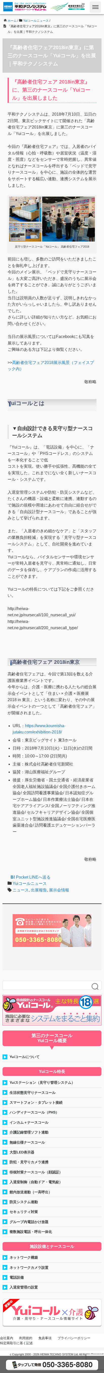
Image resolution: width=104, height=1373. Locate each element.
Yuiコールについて (25, 1057)
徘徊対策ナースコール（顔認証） (36, 1172)
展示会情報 (59, 890)
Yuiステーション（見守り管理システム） (42, 1082)
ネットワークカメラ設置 (29, 1267)
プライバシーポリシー (74, 1338)
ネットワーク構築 (24, 1257)
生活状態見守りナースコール (33, 1093)
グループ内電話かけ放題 (29, 1222)
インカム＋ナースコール (29, 1122)
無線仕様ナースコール (27, 1142)
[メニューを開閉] (95, 7)
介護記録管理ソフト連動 (29, 1132)
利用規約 (25, 1338)
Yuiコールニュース (30, 883)
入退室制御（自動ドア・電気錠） (36, 1182)
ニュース (21, 890)
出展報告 (39, 890)
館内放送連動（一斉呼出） (31, 1192)
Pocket (22, 877)
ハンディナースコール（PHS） (34, 1112)
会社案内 (6, 1338)
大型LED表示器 (22, 1152)
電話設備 (17, 1277)
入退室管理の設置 (24, 1287)
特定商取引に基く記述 (16, 1343)
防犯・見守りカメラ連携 (29, 1162)
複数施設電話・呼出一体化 (31, 1232)
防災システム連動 (24, 1202)
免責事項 (44, 1338)
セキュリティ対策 (24, 1212)
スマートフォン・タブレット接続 (36, 1102)
